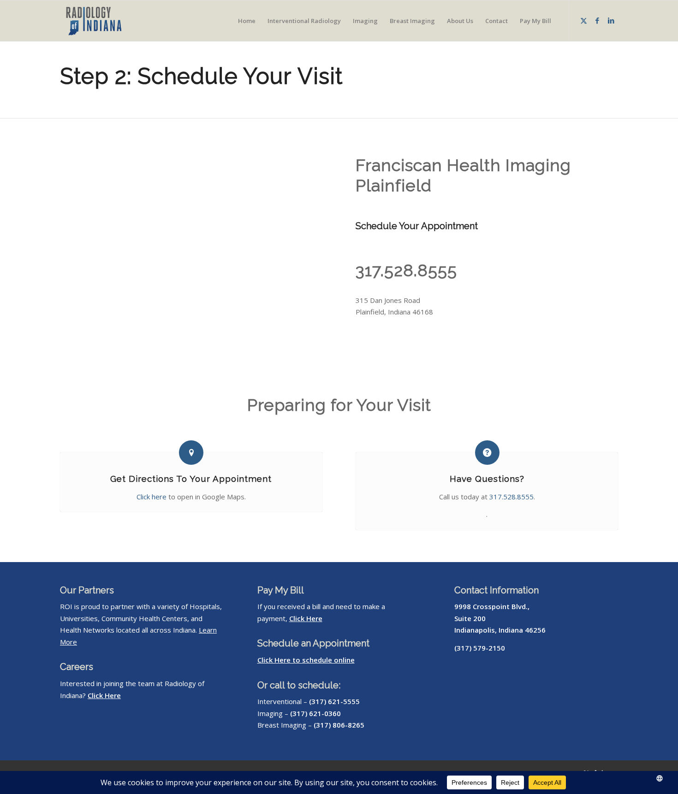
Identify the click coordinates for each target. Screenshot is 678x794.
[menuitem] (247, 20)
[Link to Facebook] (597, 20)
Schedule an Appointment (313, 643)
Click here (152, 496)
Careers (76, 666)
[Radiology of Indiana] (104, 20)
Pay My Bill (280, 590)
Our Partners (87, 590)
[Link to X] (583, 20)
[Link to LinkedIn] (611, 20)
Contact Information (496, 590)
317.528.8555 (406, 270)
